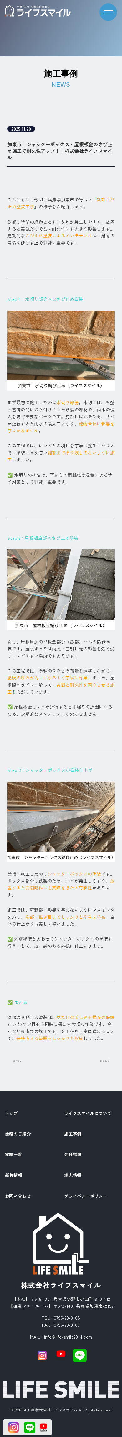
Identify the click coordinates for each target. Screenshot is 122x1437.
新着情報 (13, 1175)
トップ (11, 1113)
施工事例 (72, 1134)
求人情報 (72, 1175)
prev (17, 1060)
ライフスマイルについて (88, 1113)
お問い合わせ (18, 1196)
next (104, 1060)
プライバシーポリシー (85, 1196)
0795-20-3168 (67, 1318)
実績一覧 (13, 1154)
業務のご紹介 (18, 1134)
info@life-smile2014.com (68, 1337)
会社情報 (72, 1154)
